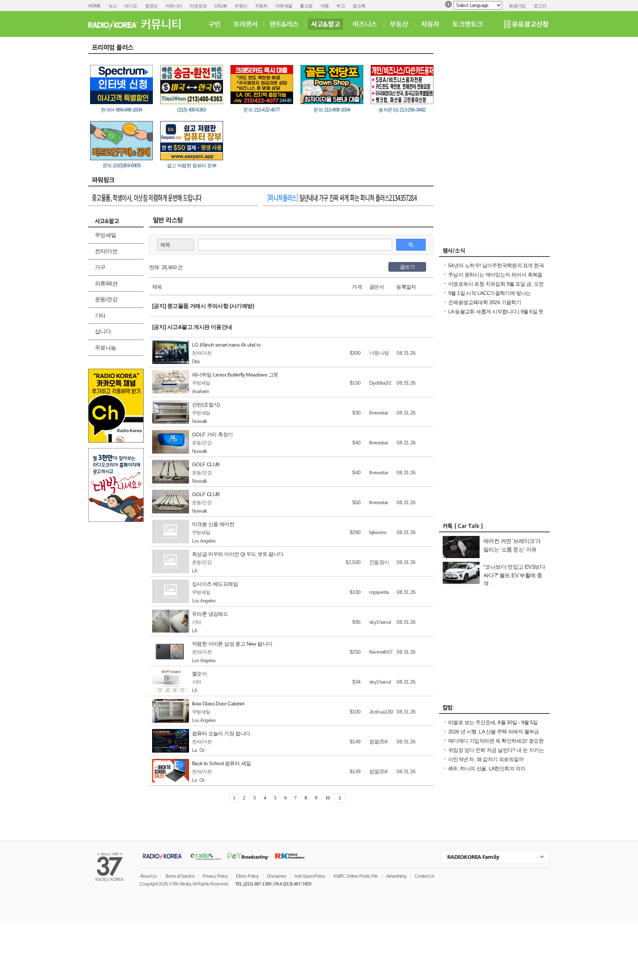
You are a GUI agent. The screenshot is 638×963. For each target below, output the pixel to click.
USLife (221, 5)
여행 (324, 5)
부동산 (240, 5)
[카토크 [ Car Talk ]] (494, 528)
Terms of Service (180, 876)
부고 (340, 5)
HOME (94, 5)
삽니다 (103, 331)
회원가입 (517, 5)
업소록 (359, 5)
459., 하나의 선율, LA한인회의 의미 (486, 768)
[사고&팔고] (325, 24)
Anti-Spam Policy (309, 876)
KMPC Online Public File (355, 876)
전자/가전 (106, 251)
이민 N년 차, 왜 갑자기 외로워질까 (486, 759)
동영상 (151, 5)
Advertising (396, 876)
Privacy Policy (215, 876)
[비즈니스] (365, 24)
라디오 (130, 5)
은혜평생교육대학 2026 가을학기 (484, 302)
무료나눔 (105, 347)
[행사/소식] (494, 252)
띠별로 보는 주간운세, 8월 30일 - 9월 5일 (493, 722)
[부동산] (399, 24)
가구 (100, 267)
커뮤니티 (173, 5)
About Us (148, 876)
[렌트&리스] (284, 24)
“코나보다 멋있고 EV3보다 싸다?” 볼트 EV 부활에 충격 (514, 575)
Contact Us (425, 876)
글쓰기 (407, 267)
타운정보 (198, 5)
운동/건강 (106, 299)
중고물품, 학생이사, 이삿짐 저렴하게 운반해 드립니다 (147, 197)
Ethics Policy (247, 876)
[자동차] (430, 24)
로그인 (540, 5)
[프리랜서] (245, 24)
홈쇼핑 (306, 5)
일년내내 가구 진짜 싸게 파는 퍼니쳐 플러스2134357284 (341, 197)
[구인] (214, 24)
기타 (100, 315)
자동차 (261, 5)
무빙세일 (105, 235)
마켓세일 (283, 5)
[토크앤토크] (467, 24)
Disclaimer (276, 876)
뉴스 (113, 5)
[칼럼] (494, 709)
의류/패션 (106, 283)
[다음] (340, 798)
